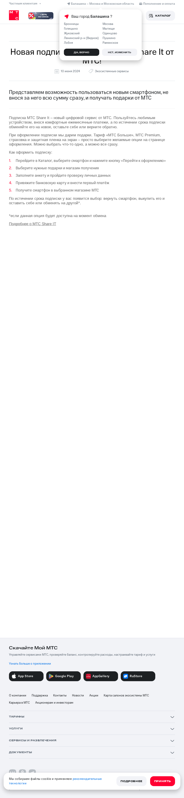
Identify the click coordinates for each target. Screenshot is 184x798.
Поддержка (40, 695)
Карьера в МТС (19, 702)
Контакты (60, 695)
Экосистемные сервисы (112, 71)
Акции (93, 695)
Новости (78, 695)
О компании (17, 695)
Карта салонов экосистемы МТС (126, 695)
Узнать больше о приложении (30, 663)
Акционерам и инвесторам (54, 702)
